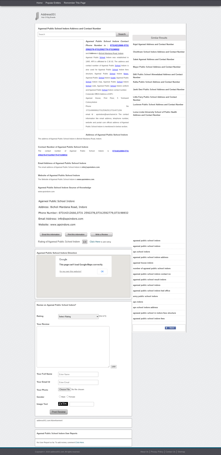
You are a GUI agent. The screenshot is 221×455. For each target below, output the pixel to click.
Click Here (95, 241)
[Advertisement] (60, 84)
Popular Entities (53, 3)
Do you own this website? (70, 271)
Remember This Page (75, 3)
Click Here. (79, 442)
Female (72, 397)
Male (63, 397)
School (102, 57)
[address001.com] (47, 16)
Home (40, 3)
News (126, 74)
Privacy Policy (157, 452)
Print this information (76, 234)
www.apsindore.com (46, 192)
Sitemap (181, 452)
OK (102, 271)
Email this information (51, 234)
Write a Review (101, 234)
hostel (113, 78)
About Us (144, 452)
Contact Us (170, 452)
